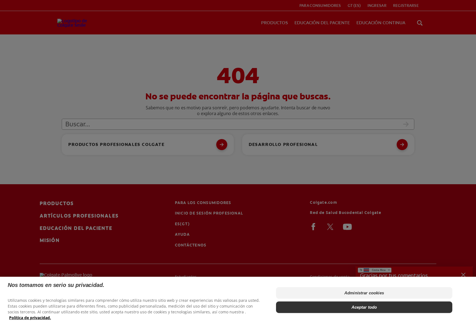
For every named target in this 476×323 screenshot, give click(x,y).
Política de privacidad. (30, 317)
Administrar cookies (364, 293)
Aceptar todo (364, 307)
